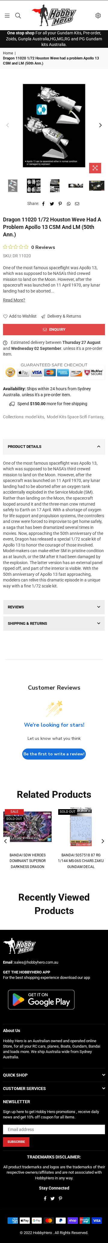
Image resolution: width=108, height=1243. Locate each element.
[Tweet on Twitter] (52, 204)
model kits (34, 416)
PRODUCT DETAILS (24, 446)
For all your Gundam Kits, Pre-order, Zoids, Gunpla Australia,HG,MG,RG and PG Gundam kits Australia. (54, 38)
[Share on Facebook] (43, 204)
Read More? (14, 300)
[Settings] (98, 15)
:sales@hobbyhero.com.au (35, 962)
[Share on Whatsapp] (69, 204)
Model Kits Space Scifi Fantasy (75, 416)
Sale (14, 812)
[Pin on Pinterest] (60, 204)
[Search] (18, 15)
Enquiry (56, 329)
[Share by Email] (77, 204)
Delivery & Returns (63, 316)
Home (8, 53)
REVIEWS (16, 607)
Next (100, 125)
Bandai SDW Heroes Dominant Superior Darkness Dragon (28, 861)
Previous (7, 125)
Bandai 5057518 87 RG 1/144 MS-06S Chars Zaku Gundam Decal (81, 861)
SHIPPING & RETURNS (27, 623)
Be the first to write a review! (54, 754)
